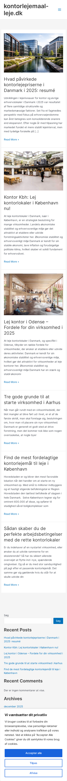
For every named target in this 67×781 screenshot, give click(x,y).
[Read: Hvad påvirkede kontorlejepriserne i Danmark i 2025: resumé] (33, 52)
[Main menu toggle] (59, 10)
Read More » (11, 140)
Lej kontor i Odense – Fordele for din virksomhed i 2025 (33, 327)
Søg (6, 615)
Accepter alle (33, 753)
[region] (33, 745)
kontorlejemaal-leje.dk (26, 9)
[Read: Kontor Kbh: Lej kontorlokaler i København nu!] (33, 170)
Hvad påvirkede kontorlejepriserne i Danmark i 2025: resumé (29, 84)
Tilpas (33, 763)
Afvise (33, 773)
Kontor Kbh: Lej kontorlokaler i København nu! (31, 202)
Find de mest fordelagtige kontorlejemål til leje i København (31, 463)
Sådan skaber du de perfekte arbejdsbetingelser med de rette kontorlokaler (33, 534)
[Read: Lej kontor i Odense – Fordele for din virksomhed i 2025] (33, 294)
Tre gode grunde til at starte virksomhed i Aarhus (32, 399)
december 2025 (13, 706)
